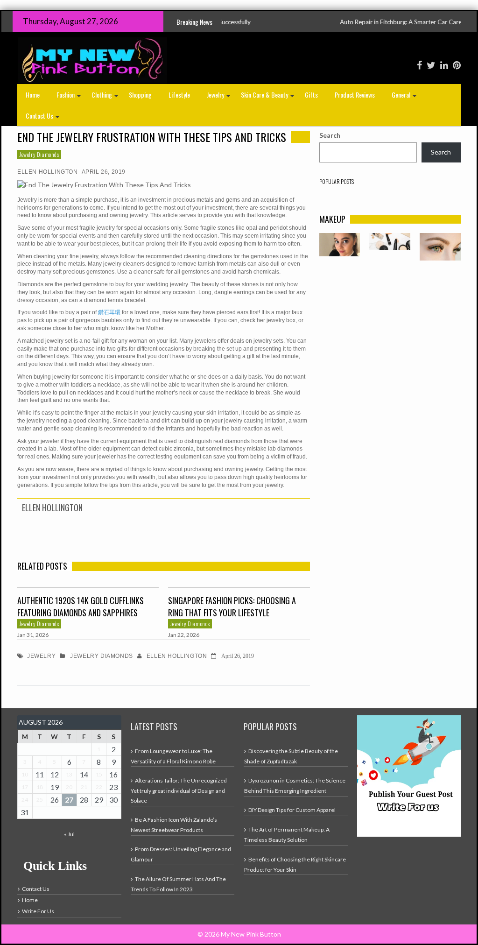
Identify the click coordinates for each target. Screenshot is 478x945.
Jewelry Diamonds (39, 154)
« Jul (69, 834)
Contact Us (44, 118)
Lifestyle (179, 94)
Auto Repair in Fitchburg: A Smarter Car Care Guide (383, 22)
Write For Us (38, 911)
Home (33, 94)
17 (24, 786)
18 (39, 786)
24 (24, 799)
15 (99, 774)
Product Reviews (355, 94)
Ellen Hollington (47, 172)
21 (84, 786)
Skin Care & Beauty (268, 97)
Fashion (69, 97)
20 (69, 786)
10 (24, 774)
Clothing (105, 97)
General (405, 97)
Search (329, 135)
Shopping (140, 94)
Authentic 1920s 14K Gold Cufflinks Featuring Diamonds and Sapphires (80, 606)
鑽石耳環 (109, 312)
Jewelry (219, 97)
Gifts (311, 94)
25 (39, 799)
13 (69, 774)
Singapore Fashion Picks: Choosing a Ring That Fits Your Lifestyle (232, 606)
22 (99, 786)
